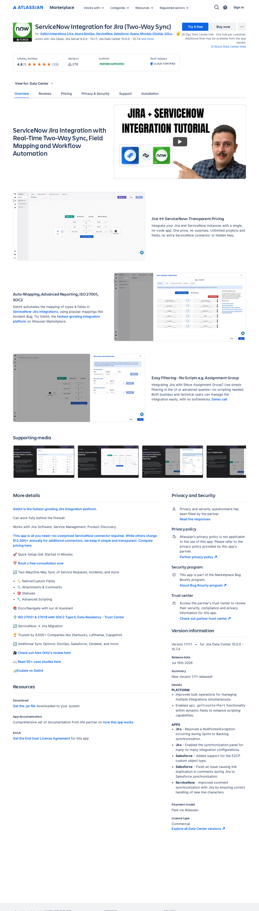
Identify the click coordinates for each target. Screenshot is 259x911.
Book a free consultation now (41, 563)
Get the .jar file (24, 706)
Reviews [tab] (45, 94)
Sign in (239, 7)
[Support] (225, 7)
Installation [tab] (150, 94)
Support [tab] (125, 94)
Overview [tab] (22, 94)
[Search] (217, 7)
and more (147, 38)
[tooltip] (178, 33)
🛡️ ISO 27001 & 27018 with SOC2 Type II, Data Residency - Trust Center (68, 617)
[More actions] (242, 27)
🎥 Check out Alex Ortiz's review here (42, 653)
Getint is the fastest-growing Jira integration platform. (55, 509)
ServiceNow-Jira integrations (35, 312)
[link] (195, 27)
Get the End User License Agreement (41, 738)
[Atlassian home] (28, 7)
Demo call (219, 399)
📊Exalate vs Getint (28, 670)
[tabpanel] (129, 471)
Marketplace (62, 7)
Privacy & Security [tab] (95, 94)
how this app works (118, 722)
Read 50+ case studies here (39, 662)
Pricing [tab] (66, 94)
